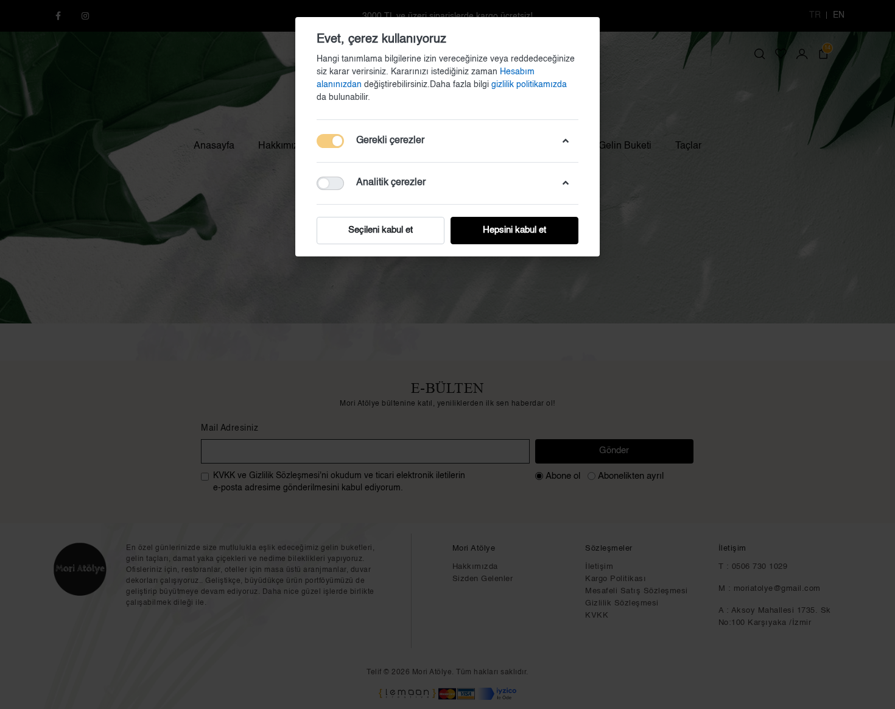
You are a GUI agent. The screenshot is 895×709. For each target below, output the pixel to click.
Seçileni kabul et (380, 230)
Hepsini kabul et (514, 230)
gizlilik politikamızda (529, 84)
